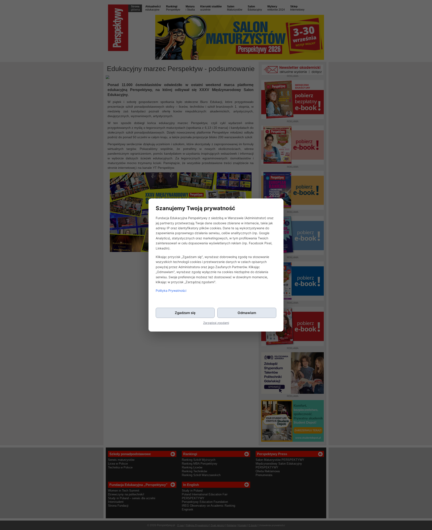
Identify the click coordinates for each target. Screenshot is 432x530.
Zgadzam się (185, 313)
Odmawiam (247, 313)
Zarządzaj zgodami (216, 322)
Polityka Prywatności (171, 290)
